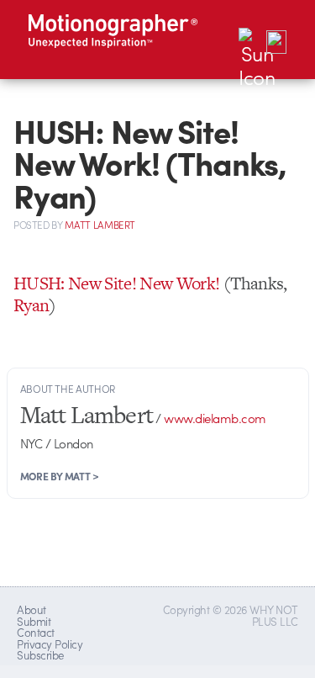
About (31, 609)
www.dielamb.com (214, 418)
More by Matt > (59, 476)
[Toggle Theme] (250, 39)
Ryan (31, 305)
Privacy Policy (49, 643)
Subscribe (40, 654)
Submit (33, 621)
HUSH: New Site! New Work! (116, 283)
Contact (35, 632)
